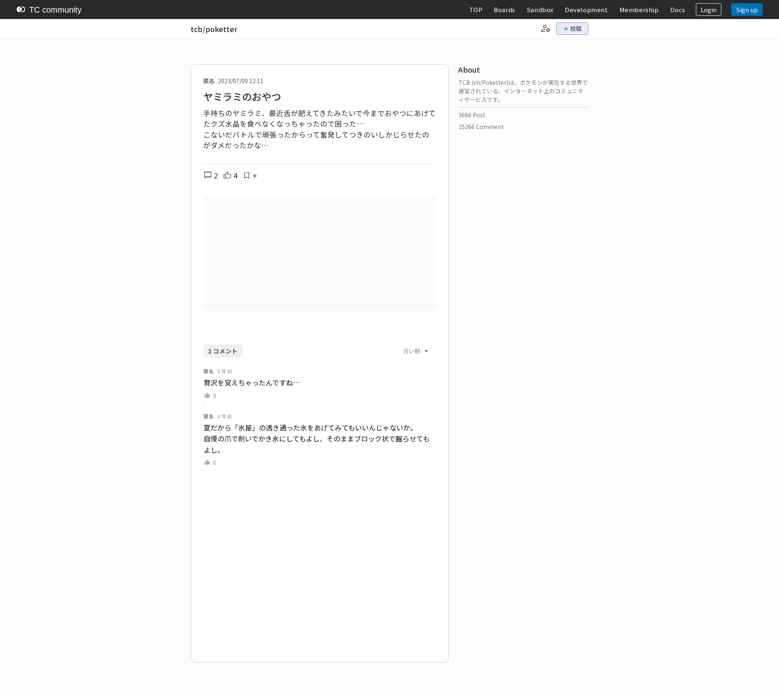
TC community (49, 10)
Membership (639, 9)
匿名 (209, 81)
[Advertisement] (319, 253)
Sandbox (540, 9)
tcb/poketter (214, 29)
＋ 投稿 (572, 28)
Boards (504, 9)
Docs (677, 9)
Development (586, 9)
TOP (475, 9)
